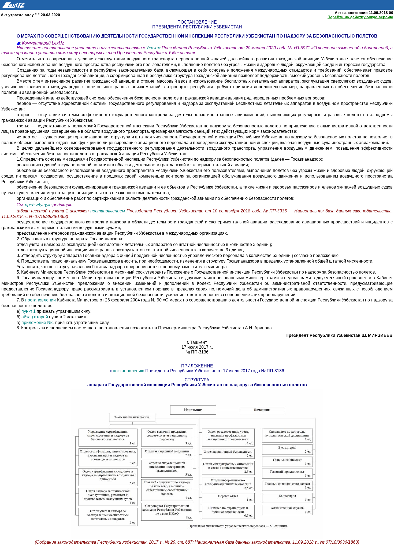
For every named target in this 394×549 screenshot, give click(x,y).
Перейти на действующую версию (360, 17)
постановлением (108, 211)
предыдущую (38, 204)
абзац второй (34, 317)
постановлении (40, 300)
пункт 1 (28, 311)
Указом (154, 48)
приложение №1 (37, 322)
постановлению (128, 371)
